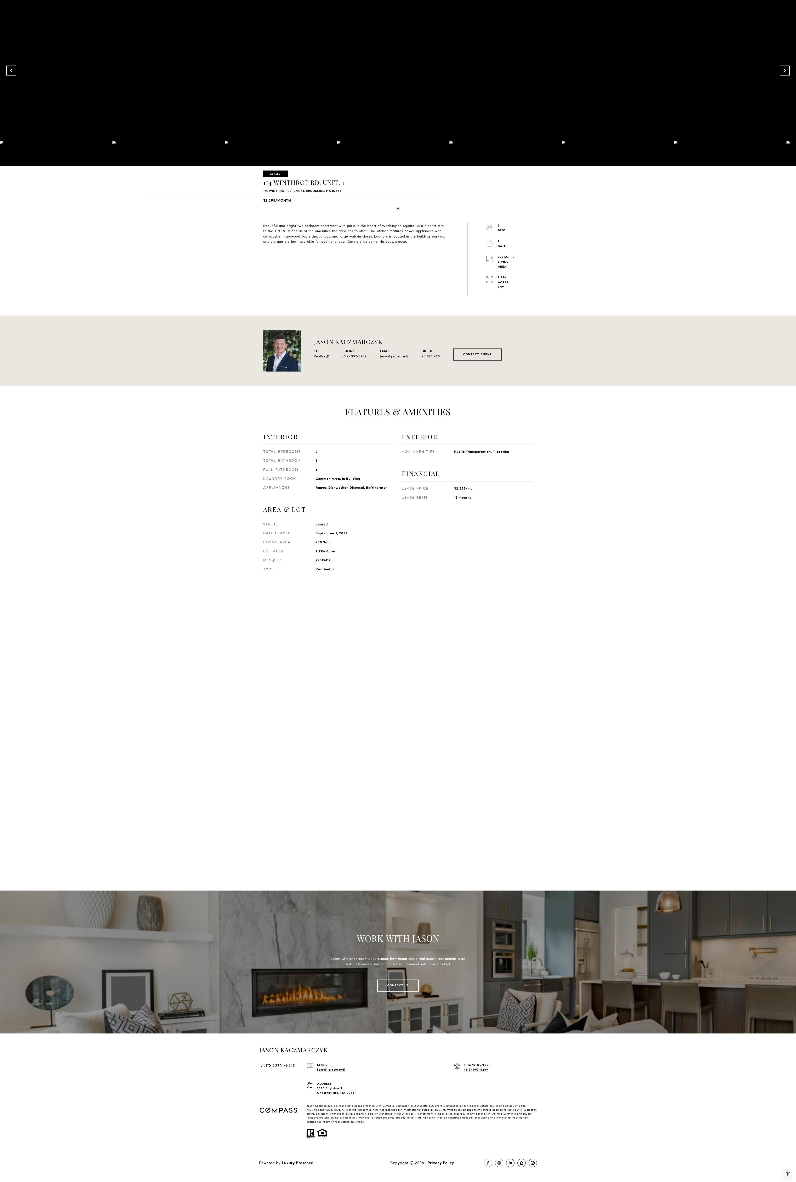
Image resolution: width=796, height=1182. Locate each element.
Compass (401, 1105)
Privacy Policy (441, 1163)
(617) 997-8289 (354, 356)
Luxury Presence (297, 1163)
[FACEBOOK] (488, 1163)
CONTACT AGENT (477, 354)
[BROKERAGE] (533, 1163)
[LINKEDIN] (510, 1163)
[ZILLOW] (521, 1163)
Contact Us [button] (398, 985)
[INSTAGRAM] (499, 1163)
